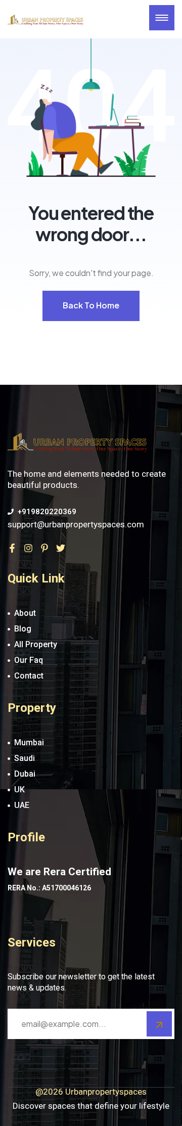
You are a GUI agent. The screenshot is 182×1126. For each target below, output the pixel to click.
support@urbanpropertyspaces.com (76, 524)
